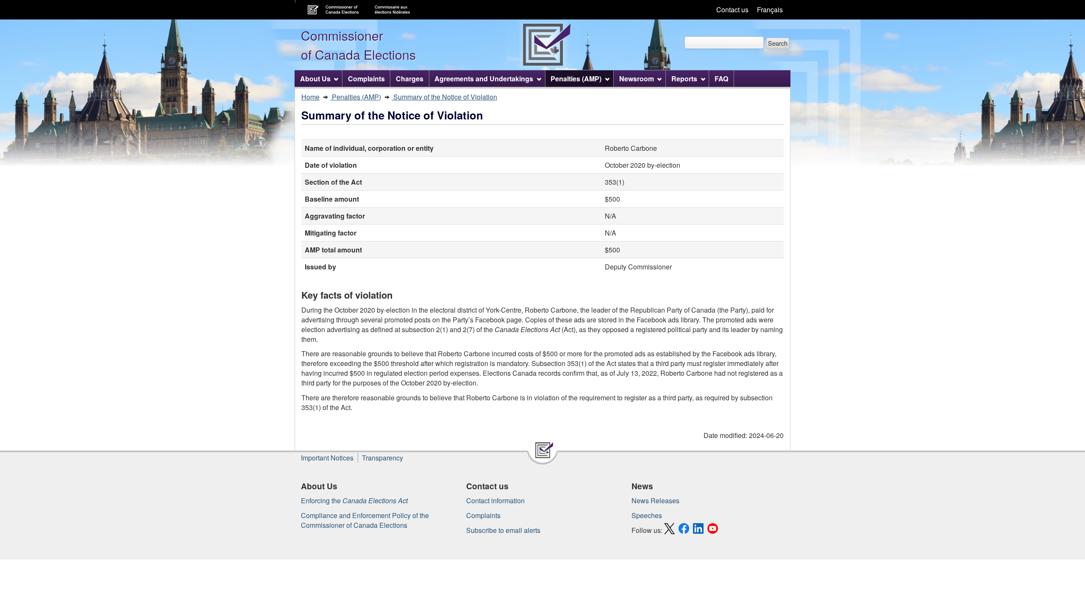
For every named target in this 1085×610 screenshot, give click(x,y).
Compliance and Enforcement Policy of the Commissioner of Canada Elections (365, 520)
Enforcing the (354, 500)
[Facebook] (685, 530)
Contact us (732, 9)
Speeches (647, 515)
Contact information (495, 500)
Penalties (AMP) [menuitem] (576, 78)
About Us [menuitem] (315, 78)
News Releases (655, 500)
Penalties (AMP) (355, 97)
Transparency (382, 458)
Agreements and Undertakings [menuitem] (483, 78)
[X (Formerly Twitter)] (670, 530)
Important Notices (327, 458)
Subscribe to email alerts (503, 530)
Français (770, 9)
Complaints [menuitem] (366, 78)
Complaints (483, 515)
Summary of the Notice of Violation (444, 97)
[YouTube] (713, 530)
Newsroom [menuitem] (636, 78)
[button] (777, 43)
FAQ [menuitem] (721, 78)
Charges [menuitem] (409, 78)
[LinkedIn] (699, 530)
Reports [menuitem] (684, 78)
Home (310, 97)
